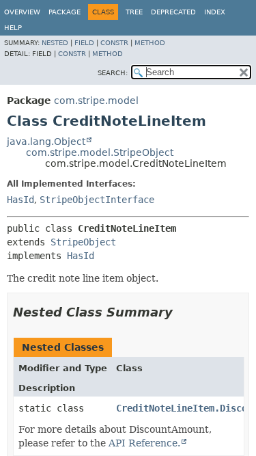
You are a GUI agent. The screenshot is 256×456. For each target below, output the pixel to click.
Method (149, 42)
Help (13, 27)
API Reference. (144, 443)
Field (84, 42)
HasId (20, 199)
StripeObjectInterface (97, 199)
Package (64, 12)
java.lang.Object (46, 141)
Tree (134, 12)
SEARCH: (113, 73)
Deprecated (173, 12)
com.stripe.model (96, 100)
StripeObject (83, 242)
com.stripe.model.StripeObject (99, 152)
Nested (55, 42)
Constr (114, 42)
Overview (22, 12)
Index (214, 12)
